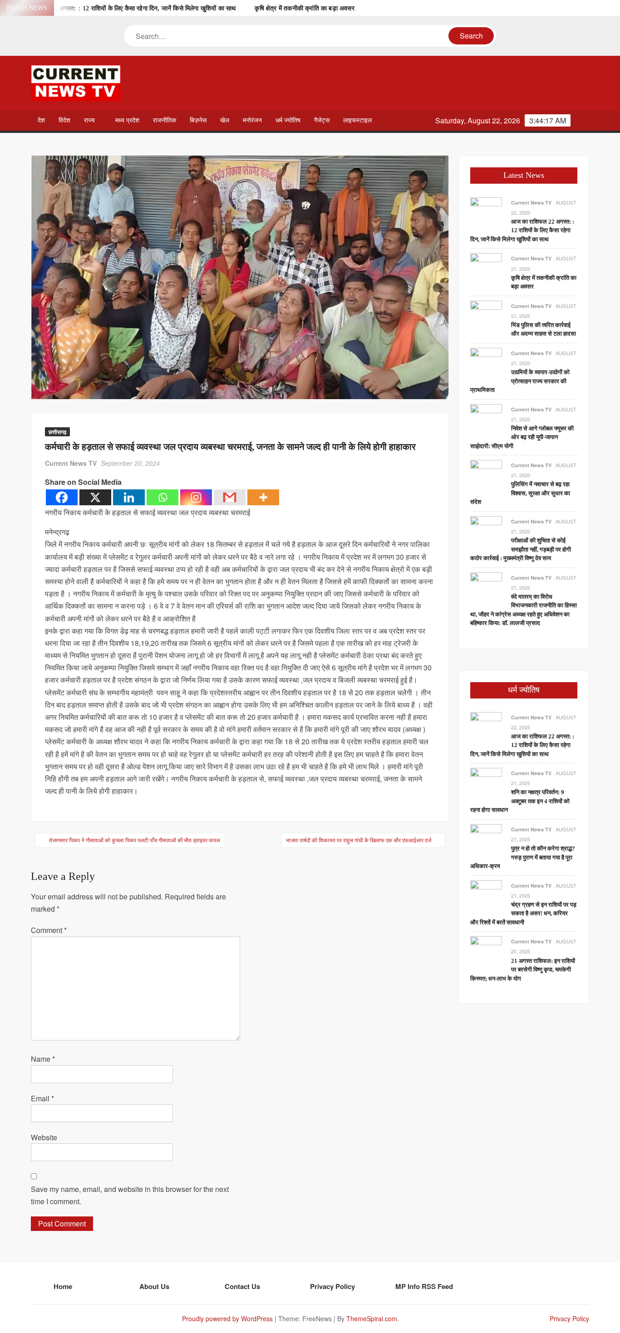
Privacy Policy (332, 1286)
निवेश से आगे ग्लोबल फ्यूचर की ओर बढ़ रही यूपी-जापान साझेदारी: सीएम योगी (522, 437)
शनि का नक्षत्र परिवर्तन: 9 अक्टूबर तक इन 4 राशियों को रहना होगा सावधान (520, 801)
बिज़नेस (198, 120)
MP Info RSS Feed (424, 1286)
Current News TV (71, 463)
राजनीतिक (164, 120)
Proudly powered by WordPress (227, 1318)
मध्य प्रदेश (127, 120)
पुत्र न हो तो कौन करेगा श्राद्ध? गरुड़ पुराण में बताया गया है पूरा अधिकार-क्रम (522, 857)
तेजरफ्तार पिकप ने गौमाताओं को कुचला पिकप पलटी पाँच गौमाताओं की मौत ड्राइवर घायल (134, 840)
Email (42, 1098)
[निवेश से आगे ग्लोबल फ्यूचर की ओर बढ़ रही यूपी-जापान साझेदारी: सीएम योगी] (486, 419)
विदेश (64, 120)
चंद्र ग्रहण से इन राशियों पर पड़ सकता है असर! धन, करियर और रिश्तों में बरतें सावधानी (523, 913)
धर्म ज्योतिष (288, 120)
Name (43, 1059)
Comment (49, 930)
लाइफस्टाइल (357, 120)
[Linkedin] (129, 497)
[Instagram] (196, 497)
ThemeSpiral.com (371, 1318)
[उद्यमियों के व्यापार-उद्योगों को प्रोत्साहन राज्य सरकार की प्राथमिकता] (486, 362)
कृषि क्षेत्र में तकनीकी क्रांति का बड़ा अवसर (304, 8)
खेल (224, 120)
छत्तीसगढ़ (57, 432)
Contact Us (242, 1286)
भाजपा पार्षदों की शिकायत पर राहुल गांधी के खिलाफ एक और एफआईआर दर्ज (358, 840)
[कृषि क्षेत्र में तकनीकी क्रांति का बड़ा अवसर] (486, 268)
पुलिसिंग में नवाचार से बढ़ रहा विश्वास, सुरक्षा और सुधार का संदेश (520, 493)
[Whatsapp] (162, 497)
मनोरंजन (252, 120)
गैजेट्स (322, 120)
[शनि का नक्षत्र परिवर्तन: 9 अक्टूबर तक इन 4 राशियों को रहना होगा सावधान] (486, 782)
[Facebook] (62, 497)
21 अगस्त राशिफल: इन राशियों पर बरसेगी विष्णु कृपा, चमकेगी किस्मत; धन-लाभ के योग (522, 969)
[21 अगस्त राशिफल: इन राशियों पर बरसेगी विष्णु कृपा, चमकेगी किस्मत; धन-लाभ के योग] (486, 951)
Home (63, 1286)
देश (41, 120)
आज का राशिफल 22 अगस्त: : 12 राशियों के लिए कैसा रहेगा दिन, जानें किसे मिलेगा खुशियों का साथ (123, 8)
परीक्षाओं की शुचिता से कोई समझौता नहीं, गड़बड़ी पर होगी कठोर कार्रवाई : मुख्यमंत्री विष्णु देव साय (520, 549)
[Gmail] (230, 497)
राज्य (89, 120)
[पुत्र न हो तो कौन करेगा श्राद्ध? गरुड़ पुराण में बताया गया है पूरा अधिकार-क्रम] (486, 839)
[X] (95, 497)
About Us (154, 1286)
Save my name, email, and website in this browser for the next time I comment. (130, 1195)
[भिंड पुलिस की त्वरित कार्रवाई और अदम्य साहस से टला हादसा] (486, 315)
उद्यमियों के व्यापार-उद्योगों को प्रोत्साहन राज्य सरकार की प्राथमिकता (520, 381)
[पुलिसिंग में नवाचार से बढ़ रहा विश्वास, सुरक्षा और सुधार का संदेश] (486, 474)
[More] (263, 497)
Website (44, 1137)
